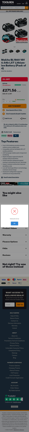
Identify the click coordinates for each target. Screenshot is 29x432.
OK (14, 223)
